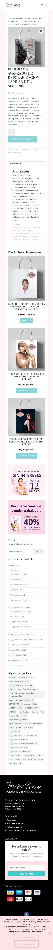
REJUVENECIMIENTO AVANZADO (20, 724)
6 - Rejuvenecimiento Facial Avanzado (23, 639)
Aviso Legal (11, 820)
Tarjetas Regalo (14, 665)
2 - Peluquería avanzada (22, 18)
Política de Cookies (14, 827)
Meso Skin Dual (24, 712)
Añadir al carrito (22, 139)
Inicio (10, 18)
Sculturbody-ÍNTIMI (15, 728)
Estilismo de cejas (17, 574)
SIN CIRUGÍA (28, 728)
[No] (50, 933)
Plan (42, 712)
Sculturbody (37, 724)
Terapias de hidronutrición (20, 627)
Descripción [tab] (15, 163)
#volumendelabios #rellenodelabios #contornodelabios (21, 694)
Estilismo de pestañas (18, 584)
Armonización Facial (16, 655)
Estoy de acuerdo (26, 937)
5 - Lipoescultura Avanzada (18, 634)
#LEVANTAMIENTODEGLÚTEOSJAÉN (21, 685)
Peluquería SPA (16, 616)
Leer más (26, 321)
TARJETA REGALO (14, 732)
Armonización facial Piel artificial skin (21, 700)
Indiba (34, 704)
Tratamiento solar (15, 763)
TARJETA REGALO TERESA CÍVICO (20, 751)
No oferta (35, 712)
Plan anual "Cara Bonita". (17, 716)
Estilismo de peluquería (19, 611)
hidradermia (25, 704)
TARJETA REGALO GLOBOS (18, 747)
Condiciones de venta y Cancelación (21, 830)
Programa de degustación (18, 720)
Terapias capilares (17, 621)
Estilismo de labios (17, 579)
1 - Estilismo (13, 570)
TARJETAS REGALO (15, 755)
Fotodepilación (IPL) (18, 600)
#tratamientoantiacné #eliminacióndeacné (23, 689)
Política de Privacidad (15, 823)
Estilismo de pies (16, 595)
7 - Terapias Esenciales (17, 645)
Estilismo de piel (16, 590)
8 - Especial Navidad (16, 650)
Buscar (38, 551)
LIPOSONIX (12, 712)
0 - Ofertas (12, 565)
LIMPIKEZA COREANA (32, 708)
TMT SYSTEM (38, 759)
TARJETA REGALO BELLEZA (18, 740)
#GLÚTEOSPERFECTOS (26, 677)
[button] (41, 31)
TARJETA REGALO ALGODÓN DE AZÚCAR (23, 736)
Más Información (26, 944)
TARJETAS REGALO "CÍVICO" (33, 755)
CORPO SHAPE (14, 704)
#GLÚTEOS (12, 677)
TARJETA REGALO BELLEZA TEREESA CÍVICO (23, 744)
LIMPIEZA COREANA (15, 708)
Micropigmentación (15, 660)
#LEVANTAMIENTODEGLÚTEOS (19, 681)
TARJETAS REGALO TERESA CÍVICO (20, 759)
